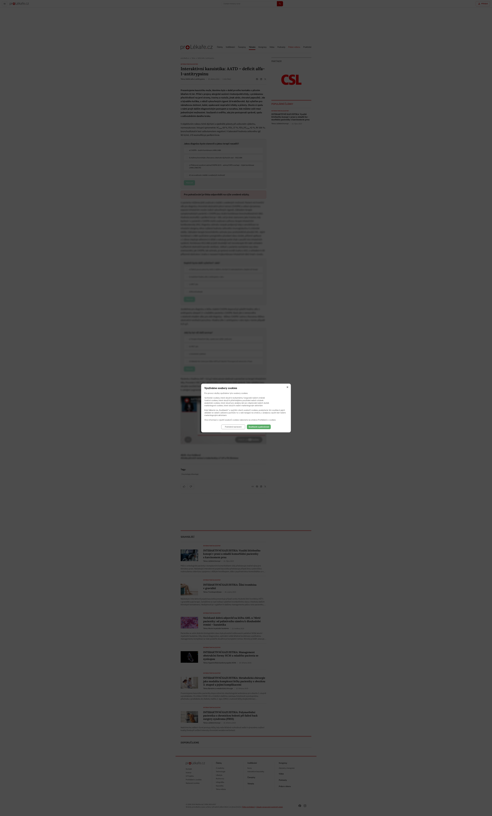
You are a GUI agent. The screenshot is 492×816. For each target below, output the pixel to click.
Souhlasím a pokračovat (259, 427)
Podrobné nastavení (233, 427)
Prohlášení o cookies (267, 420)
